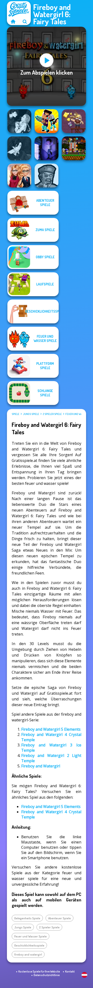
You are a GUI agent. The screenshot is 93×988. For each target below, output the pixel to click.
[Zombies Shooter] (46, 175)
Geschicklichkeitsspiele (29, 945)
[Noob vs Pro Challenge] (46, 121)
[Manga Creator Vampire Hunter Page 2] (19, 121)
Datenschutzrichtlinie (47, 975)
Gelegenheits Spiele (27, 918)
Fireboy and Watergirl (40, 766)
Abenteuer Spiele (59, 918)
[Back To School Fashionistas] (19, 175)
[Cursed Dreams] (46, 148)
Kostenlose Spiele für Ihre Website (39, 971)
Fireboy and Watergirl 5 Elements (51, 729)
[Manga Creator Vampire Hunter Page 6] (19, 148)
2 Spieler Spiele (52, 414)
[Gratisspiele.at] (13, 21)
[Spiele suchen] (25, 21)
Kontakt (70, 971)
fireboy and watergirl (28, 954)
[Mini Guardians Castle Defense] (74, 148)
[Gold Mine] (74, 121)
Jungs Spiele (31, 414)
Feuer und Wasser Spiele (30, 936)
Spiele (15, 414)
